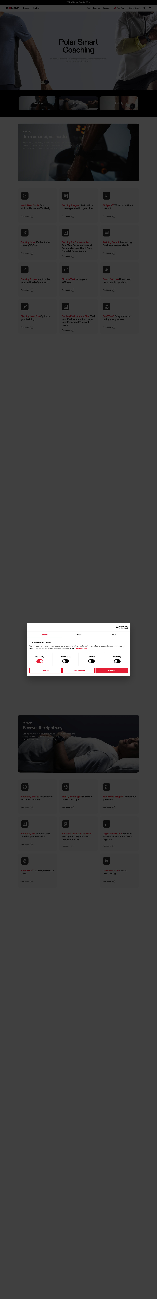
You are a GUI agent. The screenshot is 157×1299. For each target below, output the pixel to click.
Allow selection (78, 670)
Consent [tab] (44, 635)
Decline (46, 670)
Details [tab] (78, 635)
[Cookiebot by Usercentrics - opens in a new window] (118, 627)
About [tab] (113, 635)
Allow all (111, 670)
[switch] (65, 661)
